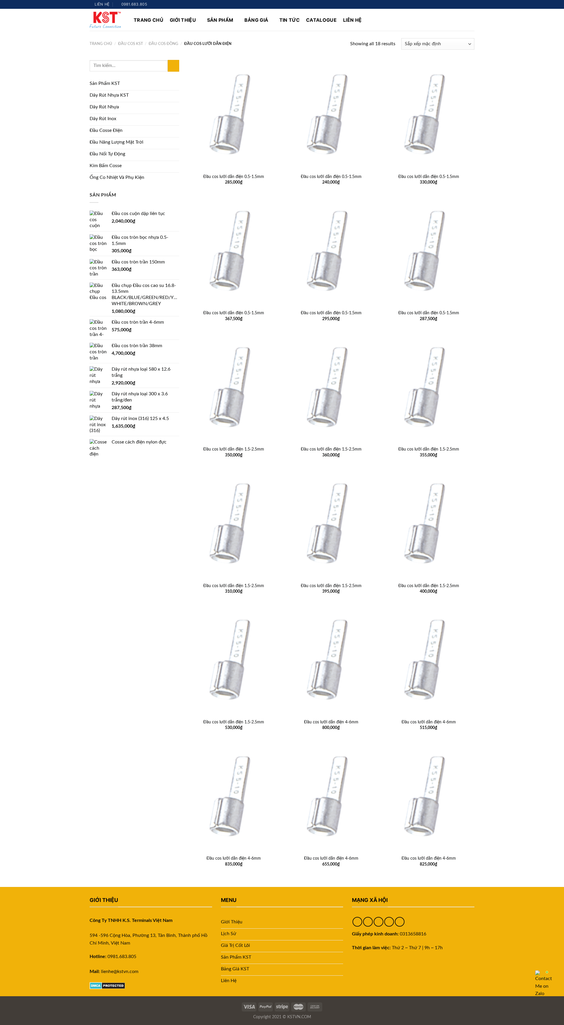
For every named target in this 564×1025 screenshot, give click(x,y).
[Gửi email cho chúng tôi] (466, 4)
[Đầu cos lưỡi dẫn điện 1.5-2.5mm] (234, 388)
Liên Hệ (352, 20)
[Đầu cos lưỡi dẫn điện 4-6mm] (331, 660)
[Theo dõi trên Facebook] (449, 4)
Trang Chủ (148, 20)
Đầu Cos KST (130, 44)
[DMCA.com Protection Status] (107, 985)
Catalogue (321, 20)
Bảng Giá (256, 20)
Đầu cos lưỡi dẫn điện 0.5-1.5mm (233, 176)
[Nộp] (173, 65)
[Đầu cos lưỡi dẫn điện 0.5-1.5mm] (234, 115)
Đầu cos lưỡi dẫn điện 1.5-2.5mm (233, 449)
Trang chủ (101, 44)
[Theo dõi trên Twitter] (460, 4)
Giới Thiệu (183, 20)
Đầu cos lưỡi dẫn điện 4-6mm (331, 722)
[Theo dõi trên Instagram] (454, 4)
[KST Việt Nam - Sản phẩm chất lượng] (107, 20)
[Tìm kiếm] (471, 20)
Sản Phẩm (220, 20)
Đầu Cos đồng (163, 44)
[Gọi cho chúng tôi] (471, 4)
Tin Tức (289, 20)
